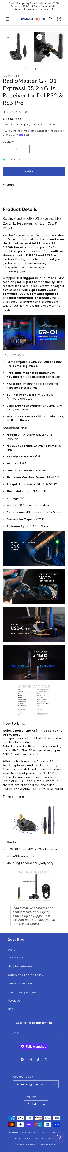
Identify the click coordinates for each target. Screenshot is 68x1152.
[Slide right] (42, 69)
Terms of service (25, 1143)
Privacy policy (51, 1132)
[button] (7, 19)
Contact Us (16, 958)
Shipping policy (47, 1143)
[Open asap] (58, 1137)
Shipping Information (22, 966)
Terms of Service (20, 983)
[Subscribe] (56, 1033)
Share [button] (11, 185)
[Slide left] (26, 69)
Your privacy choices (22, 992)
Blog (10, 1009)
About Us (14, 1000)
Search (13, 949)
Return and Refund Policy (25, 975)
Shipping (26, 124)
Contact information (46, 1138)
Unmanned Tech (28, 1132)
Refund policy (22, 1138)
